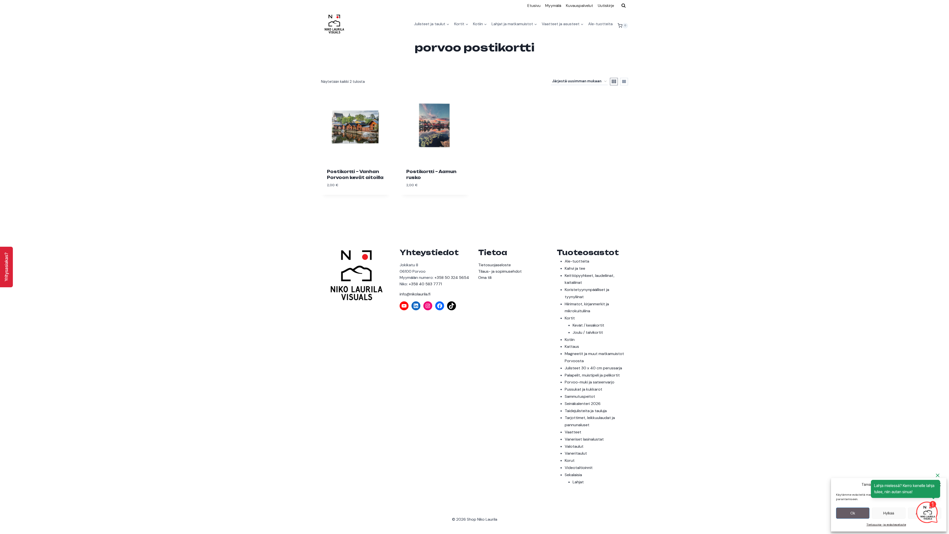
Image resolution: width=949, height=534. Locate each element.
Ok (852, 513)
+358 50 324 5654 (451, 277)
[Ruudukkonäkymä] (614, 81)
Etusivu (533, 5)
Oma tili (485, 277)
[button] (6, 267)
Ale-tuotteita (600, 23)
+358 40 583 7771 (425, 284)
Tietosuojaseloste (494, 264)
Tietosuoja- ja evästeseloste (886, 525)
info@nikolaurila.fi (415, 294)
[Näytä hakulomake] (623, 5)
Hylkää (888, 513)
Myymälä (553, 5)
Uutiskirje (606, 5)
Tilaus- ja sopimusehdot (500, 271)
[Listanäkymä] (624, 81)
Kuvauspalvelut (579, 5)
